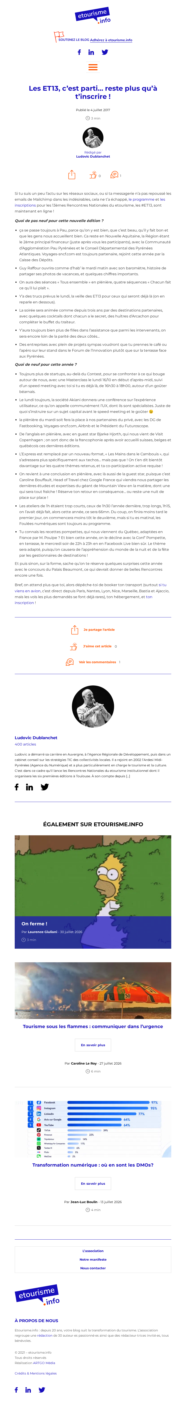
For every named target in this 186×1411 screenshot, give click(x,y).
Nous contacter (93, 1268)
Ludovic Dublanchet (36, 737)
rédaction (44, 1335)
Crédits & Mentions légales (36, 1373)
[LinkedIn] (91, 52)
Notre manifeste (93, 1259)
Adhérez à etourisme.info (111, 40)
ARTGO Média (44, 1363)
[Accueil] (93, 8)
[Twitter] (105, 52)
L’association (93, 1251)
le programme (141, 199)
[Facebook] (79, 52)
